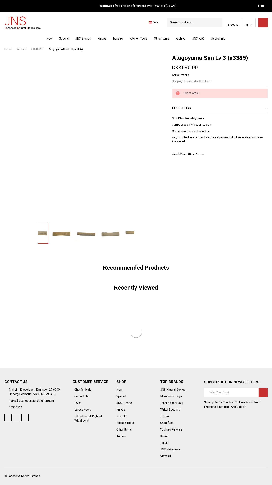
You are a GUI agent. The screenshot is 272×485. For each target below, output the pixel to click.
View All (165, 456)
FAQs (77, 403)
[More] (91, 38)
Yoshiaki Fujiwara (171, 429)
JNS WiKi (198, 38)
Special (64, 38)
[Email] (187, 169)
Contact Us (81, 396)
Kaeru (164, 436)
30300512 (15, 407)
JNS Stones (83, 38)
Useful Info (218, 38)
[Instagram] (25, 418)
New (49, 38)
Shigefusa (166, 423)
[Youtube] (16, 418)
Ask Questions (180, 75)
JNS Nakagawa (170, 449)
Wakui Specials (170, 409)
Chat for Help (83, 389)
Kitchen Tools (138, 38)
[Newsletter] (263, 392)
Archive (181, 38)
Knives (102, 38)
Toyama (165, 416)
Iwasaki (118, 38)
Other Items (161, 38)
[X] (194, 169)
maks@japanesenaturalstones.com (31, 400)
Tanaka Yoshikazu (171, 403)
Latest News (83, 409)
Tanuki (164, 443)
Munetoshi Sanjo (171, 396)
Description (181, 108)
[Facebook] (180, 169)
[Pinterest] (200, 169)
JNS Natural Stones (173, 389)
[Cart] (263, 22)
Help (261, 6)
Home (7, 49)
